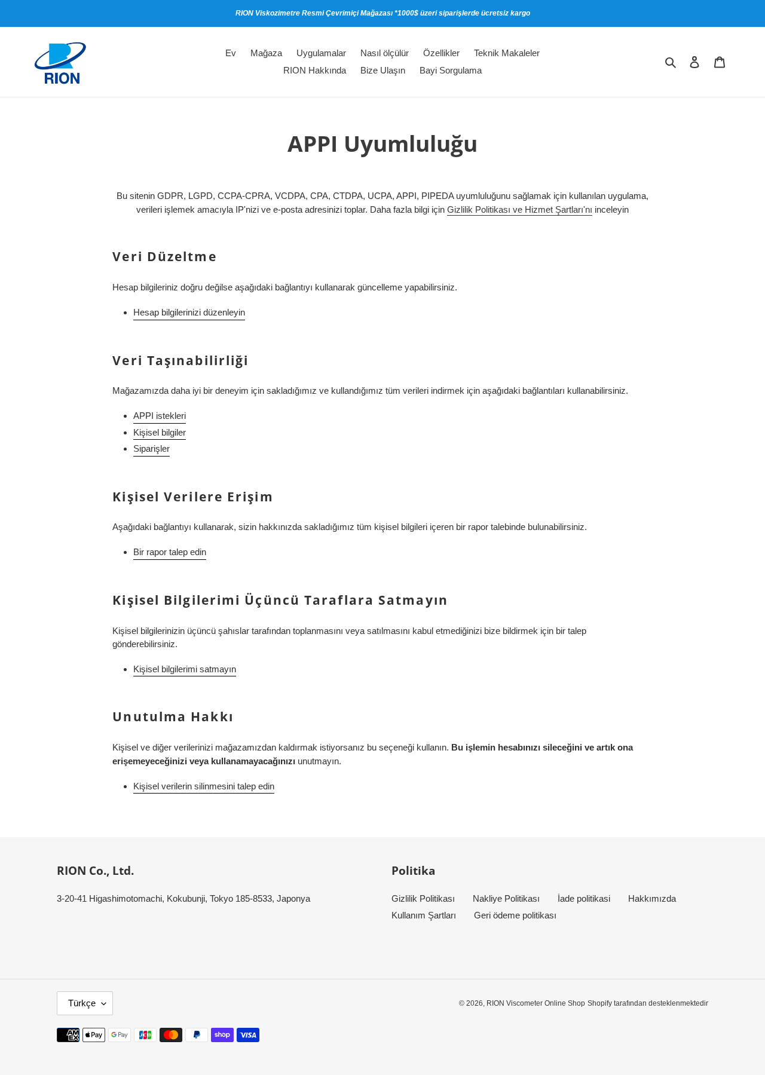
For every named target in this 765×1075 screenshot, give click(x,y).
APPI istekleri (159, 416)
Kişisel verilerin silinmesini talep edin (203, 786)
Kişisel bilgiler (159, 432)
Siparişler (151, 448)
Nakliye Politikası (506, 898)
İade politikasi (584, 898)
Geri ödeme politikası (515, 915)
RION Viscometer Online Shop (535, 1003)
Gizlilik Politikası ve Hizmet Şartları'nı (519, 209)
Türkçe (82, 1003)
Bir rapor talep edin (169, 552)
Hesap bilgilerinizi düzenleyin (189, 312)
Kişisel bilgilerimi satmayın (184, 669)
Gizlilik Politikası (423, 898)
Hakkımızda (652, 898)
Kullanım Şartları (423, 915)
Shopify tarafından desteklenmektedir (647, 1003)
